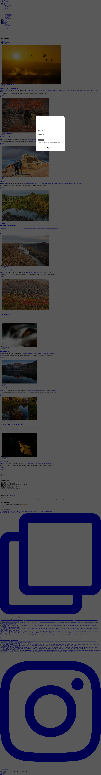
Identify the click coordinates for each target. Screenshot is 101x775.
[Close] (64, 116)
